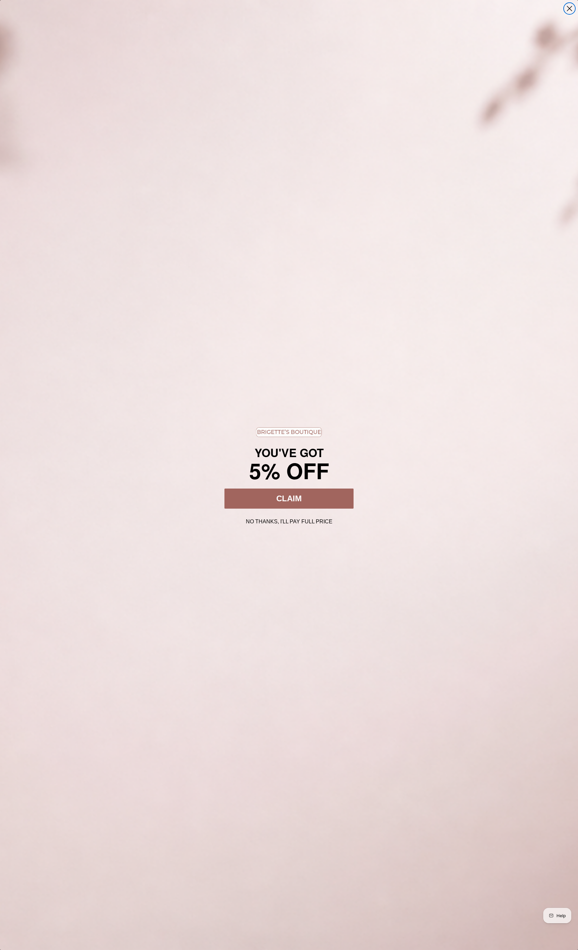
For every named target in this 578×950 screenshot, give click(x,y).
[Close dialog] (569, 8)
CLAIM (289, 498)
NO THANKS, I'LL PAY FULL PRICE (289, 521)
